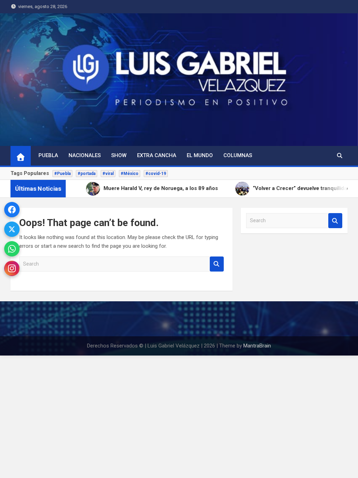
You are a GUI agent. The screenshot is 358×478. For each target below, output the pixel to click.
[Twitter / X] (12, 229)
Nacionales (85, 155)
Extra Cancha (156, 155)
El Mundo (200, 155)
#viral (108, 173)
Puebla (48, 155)
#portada (86, 173)
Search (217, 264)
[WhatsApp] (12, 248)
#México (129, 173)
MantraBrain (257, 346)
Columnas (237, 155)
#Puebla (62, 173)
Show (119, 155)
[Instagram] (12, 268)
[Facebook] (12, 209)
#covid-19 (155, 173)
